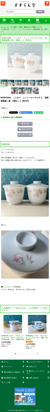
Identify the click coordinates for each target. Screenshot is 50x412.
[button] (3, 3)
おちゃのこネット (21, 410)
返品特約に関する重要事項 (12, 117)
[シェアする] (4, 112)
